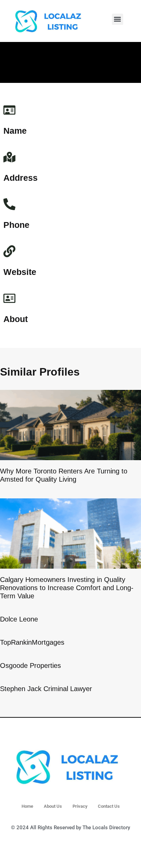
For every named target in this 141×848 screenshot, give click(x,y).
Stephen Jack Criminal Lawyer (46, 688)
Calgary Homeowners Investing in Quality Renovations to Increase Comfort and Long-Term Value (66, 588)
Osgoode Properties (30, 665)
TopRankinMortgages (32, 642)
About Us (53, 806)
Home (27, 806)
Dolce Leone (19, 619)
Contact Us (109, 806)
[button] (117, 19)
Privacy (80, 806)
